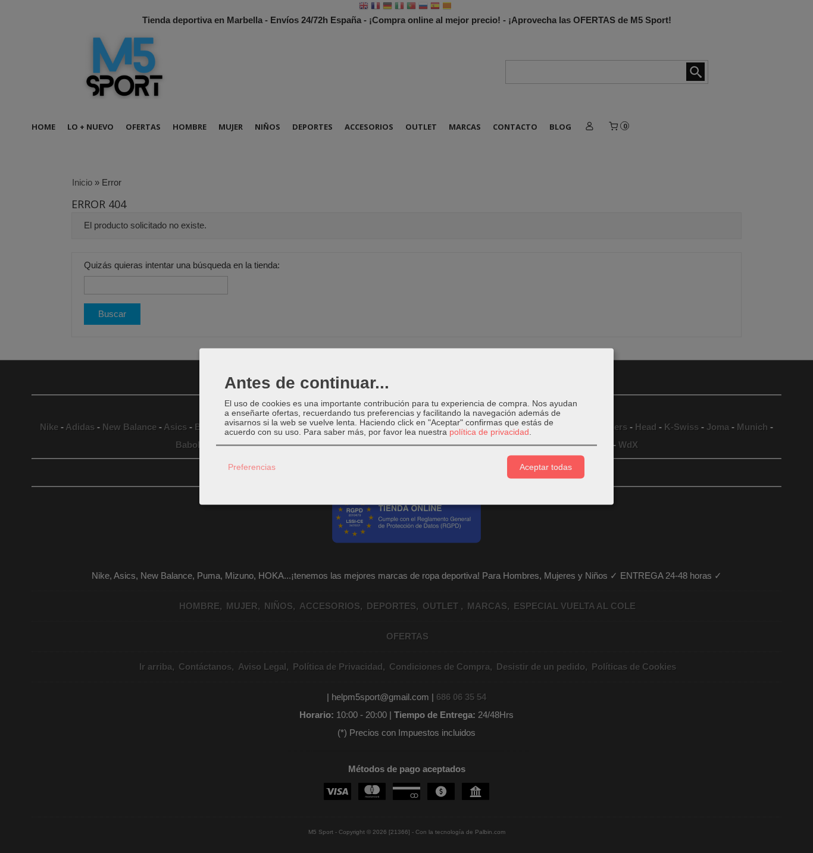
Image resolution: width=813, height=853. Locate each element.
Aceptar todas (546, 467)
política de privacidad (489, 431)
